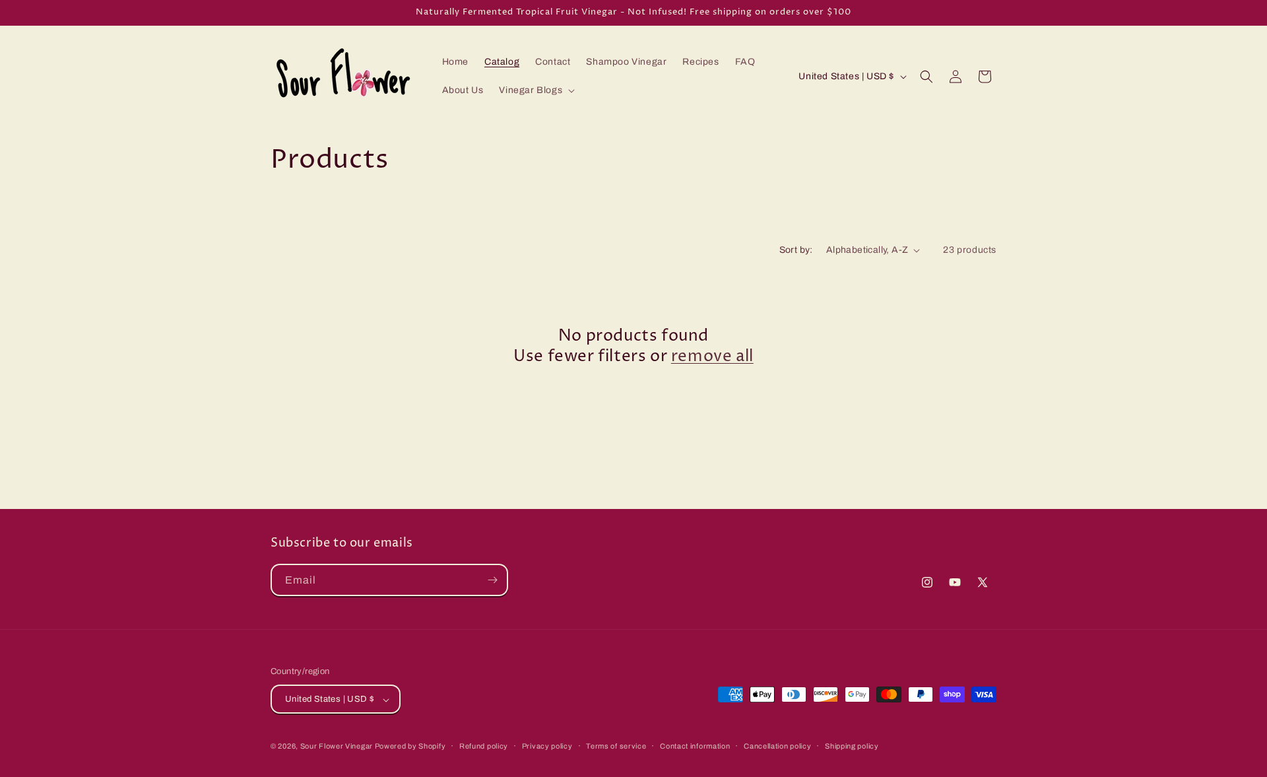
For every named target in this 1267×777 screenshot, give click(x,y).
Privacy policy (547, 746)
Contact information (695, 746)
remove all (712, 357)
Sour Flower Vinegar (337, 747)
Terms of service (616, 746)
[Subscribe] (492, 580)
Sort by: (796, 250)
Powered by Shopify (410, 747)
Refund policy (483, 746)
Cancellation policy (777, 746)
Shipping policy (852, 746)
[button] (535, 90)
